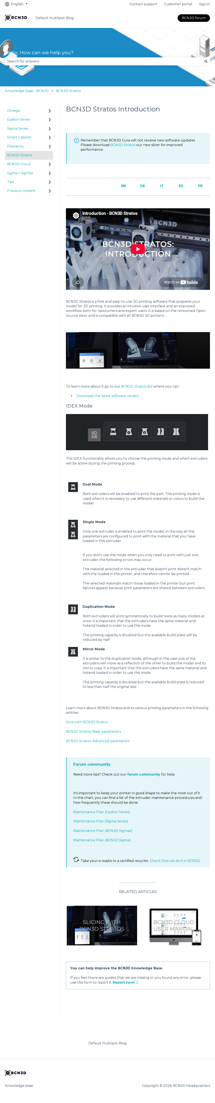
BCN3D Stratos (68, 91)
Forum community (91, 764)
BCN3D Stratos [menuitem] (19, 155)
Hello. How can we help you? (39, 52)
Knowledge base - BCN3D (27, 91)
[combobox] (103, 61)
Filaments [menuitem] (15, 146)
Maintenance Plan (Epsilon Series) (101, 812)
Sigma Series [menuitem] (17, 129)
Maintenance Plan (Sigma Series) (100, 821)
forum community (143, 774)
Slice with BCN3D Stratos (87, 722)
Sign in (204, 4)
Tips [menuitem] (10, 182)
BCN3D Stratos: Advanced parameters (98, 741)
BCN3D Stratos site (137, 386)
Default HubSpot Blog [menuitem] (107, 1043)
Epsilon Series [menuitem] (18, 119)
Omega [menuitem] (13, 111)
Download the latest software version (107, 396)
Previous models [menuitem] (21, 191)
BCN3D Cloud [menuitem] (19, 164)
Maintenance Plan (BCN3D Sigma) (102, 840)
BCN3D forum (194, 18)
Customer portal (178, 4)
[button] (49, 111)
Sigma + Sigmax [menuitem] (20, 173)
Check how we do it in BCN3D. (175, 861)
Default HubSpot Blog (54, 18)
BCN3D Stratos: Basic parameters (93, 732)
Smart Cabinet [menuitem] (19, 137)
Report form (124, 982)
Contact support (143, 4)
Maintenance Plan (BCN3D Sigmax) (102, 831)
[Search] (206, 61)
